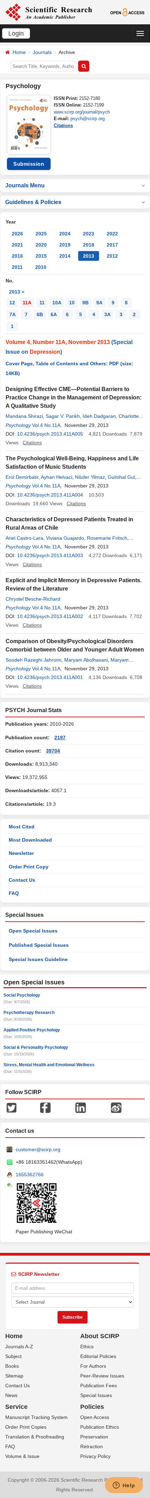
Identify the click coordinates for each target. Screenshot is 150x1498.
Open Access (94, 1417)
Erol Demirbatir (22, 477)
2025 (41, 233)
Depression (45, 352)
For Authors (93, 1366)
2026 (17, 233)
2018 (88, 245)
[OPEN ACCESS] (127, 12)
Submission (28, 164)
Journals (42, 52)
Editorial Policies (98, 1356)
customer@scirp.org (38, 1149)
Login (16, 33)
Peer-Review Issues (102, 1376)
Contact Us (22, 880)
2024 (64, 233)
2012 (112, 256)
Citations (63, 125)
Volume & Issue (22, 1456)
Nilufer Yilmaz (90, 477)
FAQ (14, 893)
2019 (64, 245)
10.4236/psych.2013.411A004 (50, 495)
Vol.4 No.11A (46, 425)
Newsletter (21, 853)
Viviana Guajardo (65, 538)
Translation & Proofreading (34, 1437)
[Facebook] (45, 1107)
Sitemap (14, 1376)
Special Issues (96, 1395)
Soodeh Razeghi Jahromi (33, 660)
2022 (112, 233)
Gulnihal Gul (121, 477)
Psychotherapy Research (28, 1012)
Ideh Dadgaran (99, 416)
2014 (64, 256)
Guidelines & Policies (33, 202)
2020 (41, 245)
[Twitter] (11, 1107)
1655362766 (30, 1174)
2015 (41, 256)
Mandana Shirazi (24, 416)
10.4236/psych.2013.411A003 (50, 555)
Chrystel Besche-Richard (33, 599)
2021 (17, 245)
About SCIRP (99, 1336)
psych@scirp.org (87, 118)
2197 (60, 737)
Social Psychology (21, 995)
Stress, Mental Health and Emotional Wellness (49, 1064)
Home (19, 52)
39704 (53, 751)
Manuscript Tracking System (36, 1417)
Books (12, 1366)
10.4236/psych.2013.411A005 (50, 434)
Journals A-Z (19, 1346)
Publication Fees (98, 1385)
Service (16, 1406)
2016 (17, 256)
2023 (88, 233)
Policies (92, 1406)
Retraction (91, 1446)
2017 (112, 245)
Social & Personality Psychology (35, 1047)
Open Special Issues (33, 931)
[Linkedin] (80, 1107)
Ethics (86, 1346)
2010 (40, 267)
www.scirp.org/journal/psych (82, 112)
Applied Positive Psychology (31, 1030)
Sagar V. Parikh (63, 416)
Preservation (94, 1437)
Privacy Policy (95, 1456)
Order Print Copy (28, 866)
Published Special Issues (39, 945)
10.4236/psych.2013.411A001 (50, 677)
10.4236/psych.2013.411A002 (50, 616)
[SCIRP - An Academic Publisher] (48, 12)
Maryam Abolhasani (86, 660)
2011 (17, 267)
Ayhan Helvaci (56, 477)
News (11, 1395)
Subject (13, 1356)
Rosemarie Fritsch (107, 538)
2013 (88, 256)
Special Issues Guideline (38, 959)
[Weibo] (116, 1107)
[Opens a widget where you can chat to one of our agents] (124, 1486)
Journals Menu (25, 185)
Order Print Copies (25, 1427)
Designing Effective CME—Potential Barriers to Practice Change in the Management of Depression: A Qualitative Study (74, 397)
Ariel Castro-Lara (24, 538)
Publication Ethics (99, 1427)
